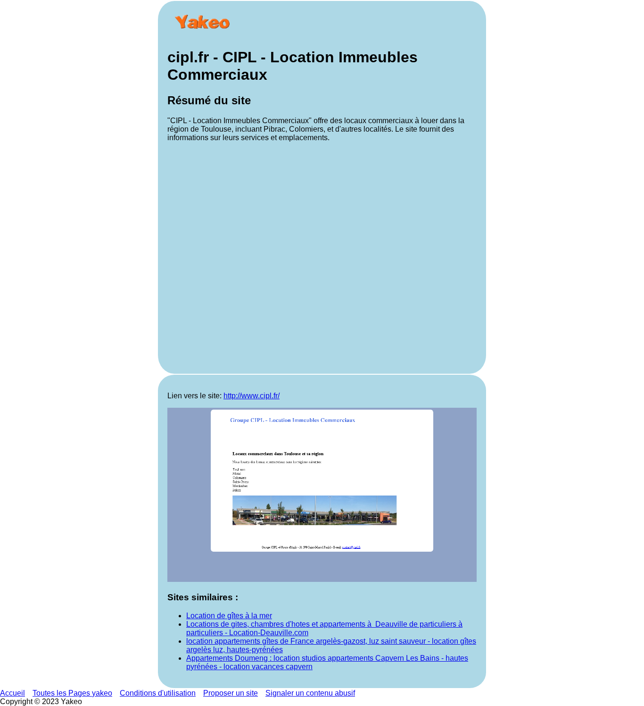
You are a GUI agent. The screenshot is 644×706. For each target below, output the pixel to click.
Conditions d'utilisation (158, 693)
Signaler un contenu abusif (310, 693)
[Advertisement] (322, 257)
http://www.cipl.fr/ (251, 396)
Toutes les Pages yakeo (72, 693)
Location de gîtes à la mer (229, 616)
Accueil (12, 693)
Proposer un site (230, 693)
